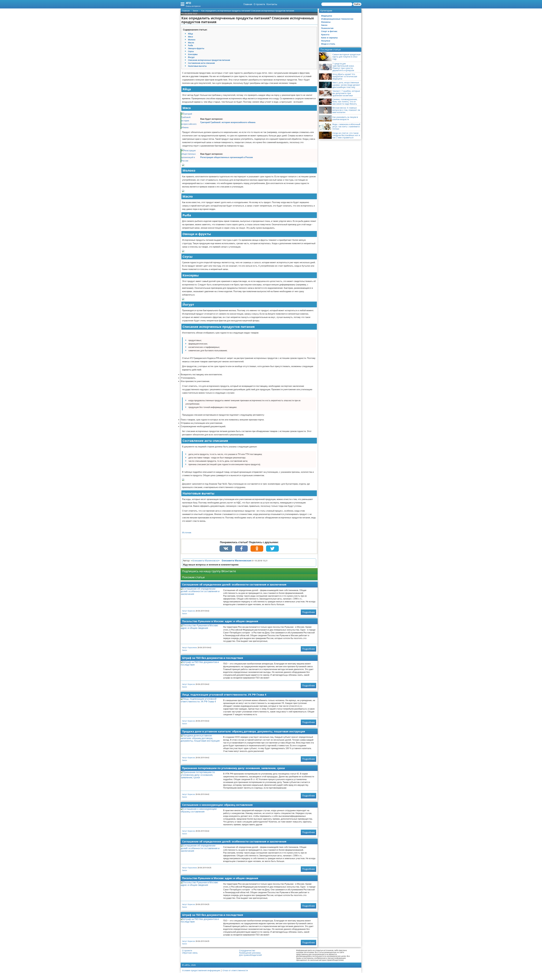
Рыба (190, 45)
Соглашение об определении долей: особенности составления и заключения (234, 584)
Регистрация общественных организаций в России (226, 157)
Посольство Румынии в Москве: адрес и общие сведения (220, 621)
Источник (186, 532)
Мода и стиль (328, 43)
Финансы (326, 22)
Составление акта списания (201, 63)
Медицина (326, 15)
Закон (184, 613)
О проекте (259, 4)
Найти (357, 4)
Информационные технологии (337, 18)
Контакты (271, 4)
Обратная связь (190, 953)
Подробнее (308, 612)
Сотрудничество (247, 950)
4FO (188, 3)
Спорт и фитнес (329, 31)
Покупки (325, 40)
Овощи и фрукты (196, 48)
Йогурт (191, 57)
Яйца (190, 33)
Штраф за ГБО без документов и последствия (212, 658)
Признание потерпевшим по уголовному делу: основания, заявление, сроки (233, 768)
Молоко (191, 39)
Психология (327, 28)
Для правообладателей (250, 955)
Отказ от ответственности (235, 970)
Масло (191, 42)
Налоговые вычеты (197, 66)
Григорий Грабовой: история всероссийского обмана (227, 122)
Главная (247, 4)
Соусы (191, 51)
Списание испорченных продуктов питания (209, 60)
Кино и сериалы (329, 37)
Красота (325, 34)
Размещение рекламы (250, 953)
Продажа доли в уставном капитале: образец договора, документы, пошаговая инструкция (243, 731)
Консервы (193, 54)
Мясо (190, 36)
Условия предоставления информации (201, 970)
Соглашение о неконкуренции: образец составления (217, 804)
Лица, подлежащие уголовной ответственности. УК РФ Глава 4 (224, 694)
